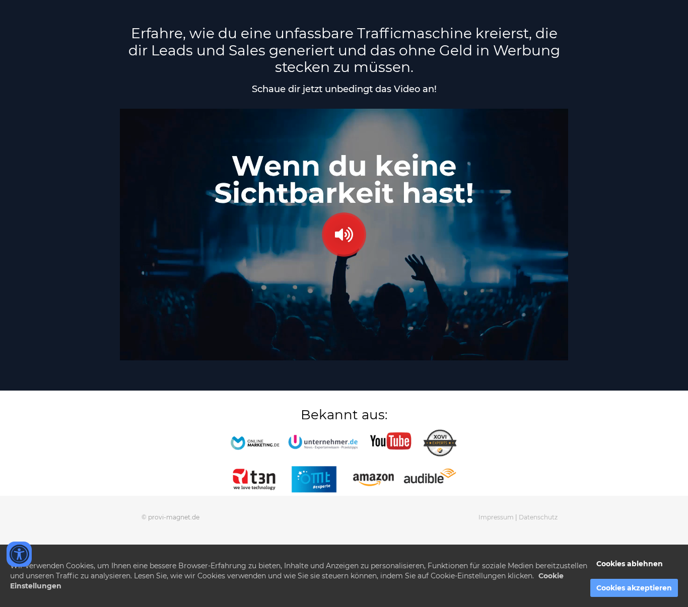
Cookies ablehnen (629, 563)
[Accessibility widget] (19, 554)
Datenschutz (538, 517)
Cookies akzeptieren (634, 587)
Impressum (496, 517)
